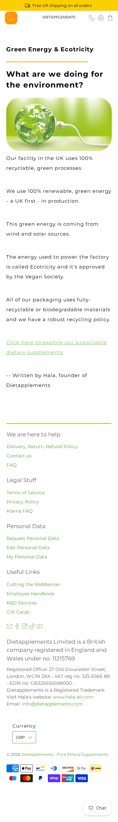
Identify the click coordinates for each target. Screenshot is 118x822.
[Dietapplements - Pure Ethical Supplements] (59, 18)
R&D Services (22, 603)
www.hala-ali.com (73, 697)
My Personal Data (27, 557)
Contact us (19, 456)
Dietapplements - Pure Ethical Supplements (64, 754)
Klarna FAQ (20, 511)
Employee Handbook (30, 594)
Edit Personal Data (28, 548)
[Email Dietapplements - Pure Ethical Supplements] (9, 627)
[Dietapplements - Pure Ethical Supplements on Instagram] (25, 627)
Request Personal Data (33, 538)
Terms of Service (26, 493)
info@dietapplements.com (52, 704)
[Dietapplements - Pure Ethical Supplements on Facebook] (17, 627)
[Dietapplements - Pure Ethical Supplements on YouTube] (40, 627)
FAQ (12, 465)
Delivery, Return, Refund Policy (42, 447)
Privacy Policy (23, 502)
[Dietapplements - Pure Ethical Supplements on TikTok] (32, 627)
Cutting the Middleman (33, 584)
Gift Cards (18, 612)
